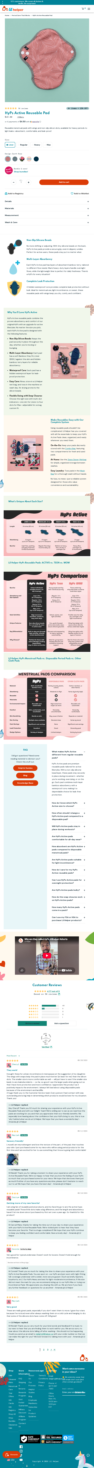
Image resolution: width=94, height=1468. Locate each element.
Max (49, 145)
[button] (11, 108)
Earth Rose (8, 159)
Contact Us (22, 1425)
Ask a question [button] (61, 1023)
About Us (31, 1377)
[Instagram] (21, 1451)
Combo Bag (70, 448)
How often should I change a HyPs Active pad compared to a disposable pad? (67, 816)
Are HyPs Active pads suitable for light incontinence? (66, 861)
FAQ (20, 1378)
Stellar (15, 159)
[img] (12, 1060)
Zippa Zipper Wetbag (77, 459)
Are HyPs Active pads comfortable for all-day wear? (67, 838)
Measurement (12, 215)
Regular (24, 145)
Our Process (32, 1384)
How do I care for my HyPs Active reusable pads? (64, 871)
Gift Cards (11, 1402)
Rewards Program (22, 1394)
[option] (47, 61)
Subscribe (80, 1392)
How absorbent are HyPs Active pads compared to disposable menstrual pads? (67, 849)
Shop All (12, 1414)
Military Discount (22, 1411)
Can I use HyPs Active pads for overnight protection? (67, 881)
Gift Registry (12, 1408)
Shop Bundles (12, 1419)
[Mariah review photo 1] (12, 1159)
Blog (25, 775)
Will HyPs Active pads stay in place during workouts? (66, 828)
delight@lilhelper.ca (44, 1334)
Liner (11, 145)
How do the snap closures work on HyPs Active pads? (67, 898)
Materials (9, 208)
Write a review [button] (32, 1023)
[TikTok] (21, 1455)
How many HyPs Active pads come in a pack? (66, 909)
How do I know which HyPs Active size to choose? (64, 804)
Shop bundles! (21, 171)
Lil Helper (54, 1461)
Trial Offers (11, 1395)
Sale (10, 1375)
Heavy (37, 145)
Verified (45, 1047)
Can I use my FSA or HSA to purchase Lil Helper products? (67, 919)
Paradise (22, 159)
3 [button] (47, 1349)
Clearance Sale (13, 1426)
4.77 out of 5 (53, 991)
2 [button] (43, 1349)
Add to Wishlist (81, 193)
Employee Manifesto (33, 1402)
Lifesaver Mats (12, 1381)
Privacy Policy (42, 1384)
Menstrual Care (13, 1388)
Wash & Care (11, 222)
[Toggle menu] (89, 8)
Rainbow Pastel (29, 159)
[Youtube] (21, 1459)
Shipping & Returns (22, 1385)
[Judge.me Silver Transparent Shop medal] (46, 1038)
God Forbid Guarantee (23, 1402)
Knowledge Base (25, 783)
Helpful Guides (25, 768)
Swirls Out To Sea (36, 159)
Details (8, 201)
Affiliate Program (22, 1418)
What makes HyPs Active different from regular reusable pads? (67, 754)
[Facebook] (21, 1446)
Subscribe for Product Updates (33, 1412)
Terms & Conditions (43, 1377)
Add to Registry (16, 193)
